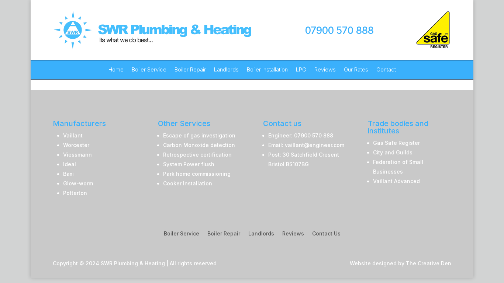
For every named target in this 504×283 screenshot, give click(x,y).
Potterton (75, 193)
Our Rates (356, 70)
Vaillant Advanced (396, 181)
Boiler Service (149, 70)
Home (116, 70)
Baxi (68, 174)
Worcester (76, 145)
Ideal (69, 164)
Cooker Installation (187, 183)
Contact (386, 70)
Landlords (226, 70)
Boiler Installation (267, 70)
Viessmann (77, 154)
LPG (301, 70)
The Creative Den (428, 263)
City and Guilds (392, 152)
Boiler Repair (190, 70)
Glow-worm (78, 183)
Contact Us (326, 234)
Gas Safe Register (396, 143)
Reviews (325, 70)
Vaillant (73, 135)
